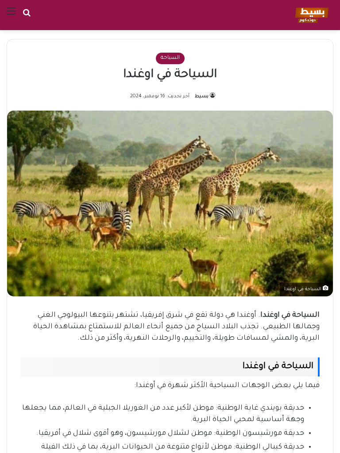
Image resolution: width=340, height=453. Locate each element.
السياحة (170, 58)
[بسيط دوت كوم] (310, 15)
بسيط (202, 96)
